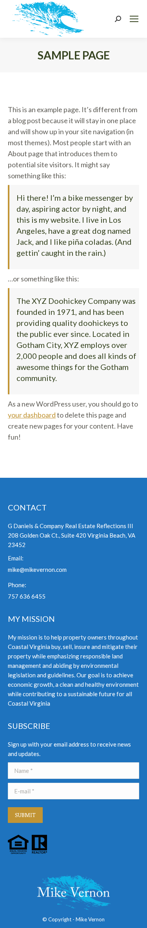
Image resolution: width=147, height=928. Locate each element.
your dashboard (32, 414)
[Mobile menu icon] (134, 19)
